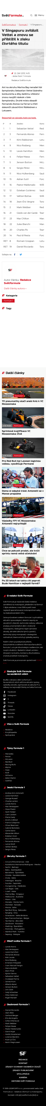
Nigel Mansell (11, 998)
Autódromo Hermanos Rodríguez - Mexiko (23, 864)
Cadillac (8, 781)
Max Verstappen (12, 806)
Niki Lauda (9, 957)
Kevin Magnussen (12, 1042)
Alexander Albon (12, 833)
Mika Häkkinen (11, 995)
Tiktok (10, 706)
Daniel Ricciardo (12, 1010)
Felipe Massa (10, 1026)
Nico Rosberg (10, 960)
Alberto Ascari (11, 984)
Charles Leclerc (11, 801)
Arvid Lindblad (11, 820)
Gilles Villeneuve (12, 1021)
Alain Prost (9, 971)
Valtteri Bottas (11, 847)
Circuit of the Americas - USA (17, 862)
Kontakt (23, 1063)
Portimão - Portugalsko (15, 929)
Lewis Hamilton (11, 796)
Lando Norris (10, 804)
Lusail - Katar (10, 891)
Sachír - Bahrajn (12, 867)
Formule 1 (23, 25)
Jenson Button (11, 987)
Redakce (9, 730)
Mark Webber (10, 1023)
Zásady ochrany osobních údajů (23, 1067)
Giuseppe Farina (12, 979)
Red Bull (8, 762)
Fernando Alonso (12, 841)
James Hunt (10, 981)
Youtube (11, 713)
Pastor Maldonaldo (13, 1029)
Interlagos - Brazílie (13, 881)
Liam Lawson (10, 814)
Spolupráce (10, 735)
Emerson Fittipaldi (13, 963)
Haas (7, 770)
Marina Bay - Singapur (14, 894)
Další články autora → (15, 288)
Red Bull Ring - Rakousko (15, 910)
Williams (9, 775)
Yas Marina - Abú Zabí (14, 921)
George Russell (11, 798)
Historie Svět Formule (23, 1081)
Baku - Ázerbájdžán (13, 870)
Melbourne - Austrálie (14, 897)
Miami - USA (10, 899)
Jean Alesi (9, 1013)
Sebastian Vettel (12, 976)
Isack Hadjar (10, 812)
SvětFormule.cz (9, 25)
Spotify (10, 717)
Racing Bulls (10, 764)
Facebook (12, 692)
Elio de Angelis (11, 1018)
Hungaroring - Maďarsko (15, 886)
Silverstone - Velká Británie (16, 915)
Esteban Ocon (11, 836)
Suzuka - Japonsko (13, 883)
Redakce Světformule (21, 80)
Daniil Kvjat (10, 1031)
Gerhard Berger (11, 1015)
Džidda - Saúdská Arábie (15, 875)
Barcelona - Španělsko (14, 872)
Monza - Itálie (10, 907)
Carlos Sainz (10, 831)
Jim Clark (9, 990)
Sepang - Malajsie (12, 934)
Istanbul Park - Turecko (14, 932)
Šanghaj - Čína (11, 913)
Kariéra (23, 1077)
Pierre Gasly (10, 817)
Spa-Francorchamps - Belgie (17, 918)
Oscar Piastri (10, 809)
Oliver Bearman (12, 825)
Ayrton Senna (10, 973)
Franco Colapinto (12, 823)
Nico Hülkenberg (12, 839)
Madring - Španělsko (13, 926)
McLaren (9, 759)
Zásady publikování (23, 1070)
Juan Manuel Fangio (13, 965)
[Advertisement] (24, 5)
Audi (7, 773)
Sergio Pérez (10, 849)
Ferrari (8, 756)
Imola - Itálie (10, 878)
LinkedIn (11, 710)
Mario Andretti (11, 968)
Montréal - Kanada (13, 905)
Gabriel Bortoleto (12, 828)
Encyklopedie (11, 732)
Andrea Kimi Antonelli (14, 793)
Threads (11, 703)
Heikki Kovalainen (13, 1034)
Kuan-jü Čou (10, 1040)
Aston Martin (10, 778)
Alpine (8, 767)
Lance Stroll (10, 844)
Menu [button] (41, 15)
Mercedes (9, 754)
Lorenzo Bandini (12, 1037)
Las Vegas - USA (11, 889)
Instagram (12, 695)
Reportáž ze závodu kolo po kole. (19, 118)
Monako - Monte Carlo (14, 902)
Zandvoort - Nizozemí (14, 923)
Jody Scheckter (11, 992)
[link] (31, 15)
